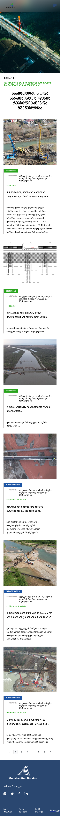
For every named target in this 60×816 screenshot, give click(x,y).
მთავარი (8, 78)
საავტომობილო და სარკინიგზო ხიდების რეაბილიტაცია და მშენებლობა (27, 84)
